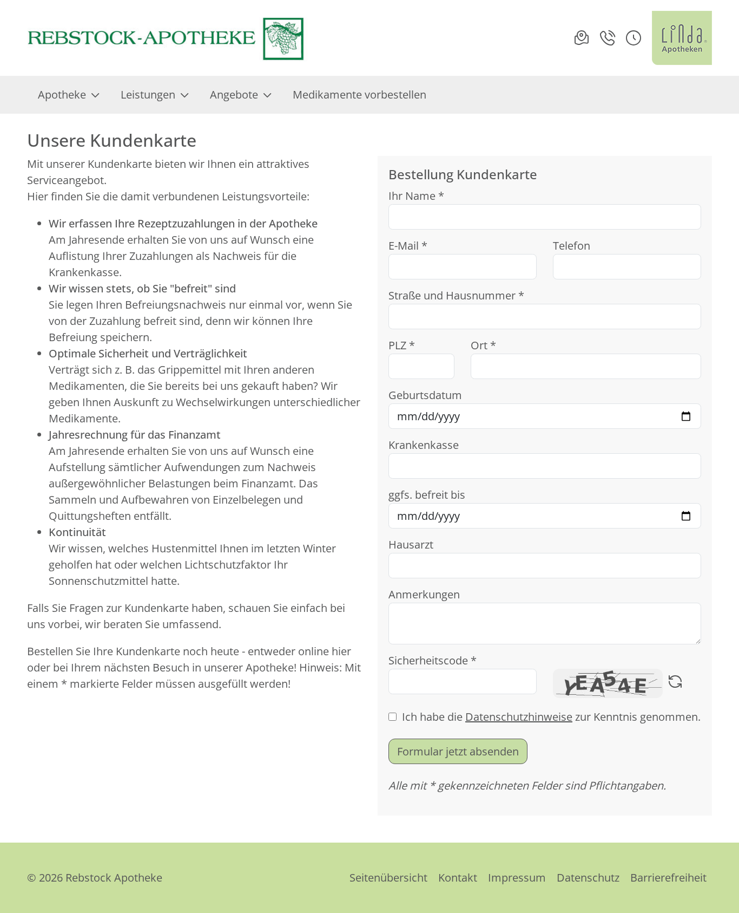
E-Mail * (407, 245)
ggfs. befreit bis (426, 494)
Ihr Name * (416, 195)
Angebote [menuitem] (234, 94)
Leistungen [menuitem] (148, 94)
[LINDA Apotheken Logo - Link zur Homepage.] (682, 38)
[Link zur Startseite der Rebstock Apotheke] (167, 38)
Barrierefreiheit (668, 877)
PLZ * (401, 345)
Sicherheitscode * (432, 660)
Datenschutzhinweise (518, 716)
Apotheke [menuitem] (62, 94)
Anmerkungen (424, 594)
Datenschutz (588, 877)
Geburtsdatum (425, 395)
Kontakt (457, 877)
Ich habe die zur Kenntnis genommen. (551, 716)
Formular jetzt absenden (458, 751)
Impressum (517, 877)
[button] (633, 37)
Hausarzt (410, 544)
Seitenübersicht (388, 877)
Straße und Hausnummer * (456, 295)
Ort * (483, 345)
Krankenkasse (423, 445)
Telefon (571, 245)
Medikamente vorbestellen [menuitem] (359, 94)
